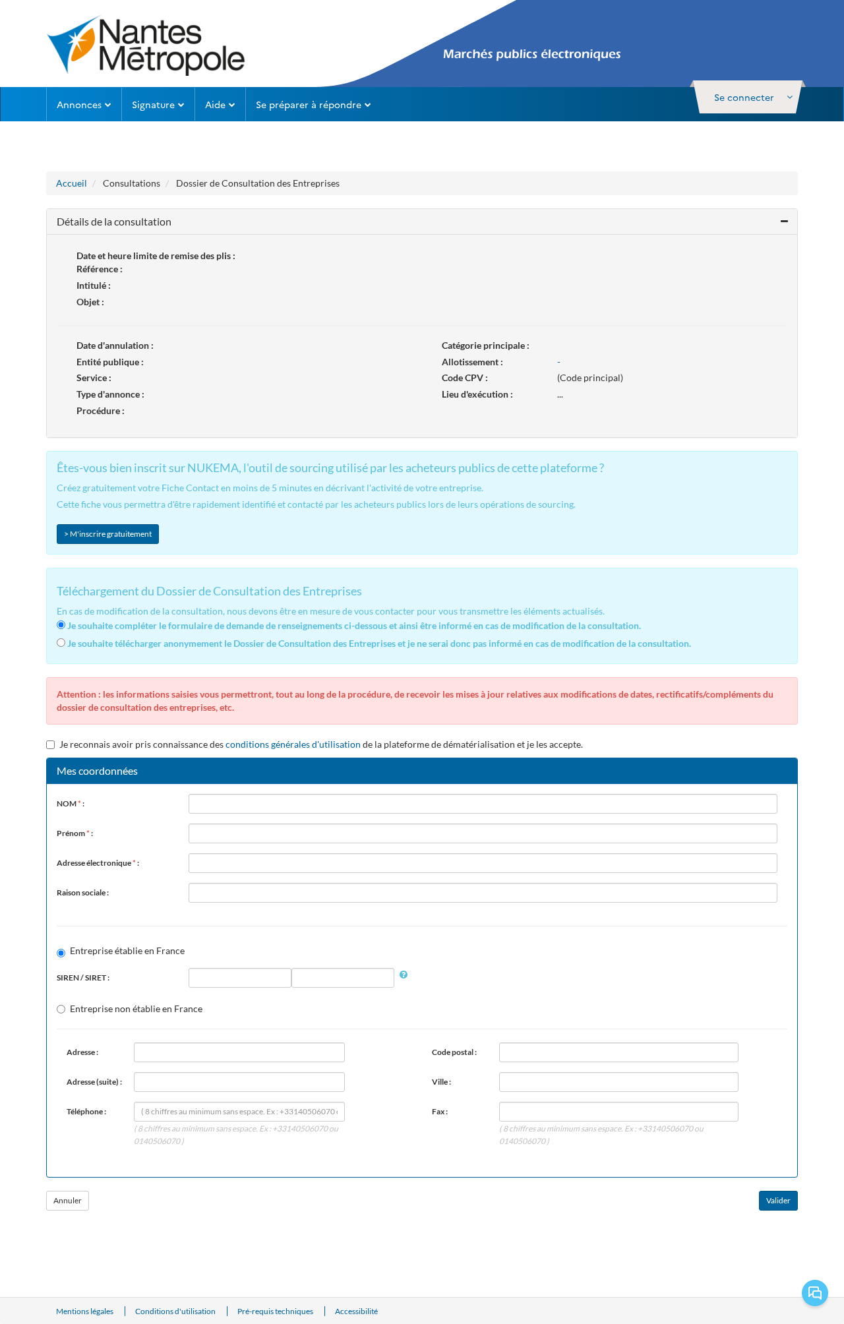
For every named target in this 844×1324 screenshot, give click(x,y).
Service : (93, 377)
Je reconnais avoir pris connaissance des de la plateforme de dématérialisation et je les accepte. (321, 744)
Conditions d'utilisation (176, 1311)
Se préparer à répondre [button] (308, 104)
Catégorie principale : (485, 345)
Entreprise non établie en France (136, 1008)
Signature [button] (153, 104)
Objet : (90, 301)
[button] (748, 96)
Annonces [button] (79, 104)
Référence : (99, 268)
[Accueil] (146, 44)
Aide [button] (215, 104)
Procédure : (100, 410)
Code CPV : (465, 377)
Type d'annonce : (110, 394)
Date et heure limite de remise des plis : (155, 255)
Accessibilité (356, 1311)
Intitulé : (93, 285)
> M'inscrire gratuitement (108, 534)
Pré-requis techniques (276, 1311)
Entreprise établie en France (127, 950)
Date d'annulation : (115, 345)
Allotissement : (472, 361)
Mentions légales (85, 1311)
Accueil (71, 183)
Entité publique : (110, 361)
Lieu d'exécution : (477, 394)
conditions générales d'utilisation (293, 744)
